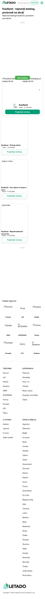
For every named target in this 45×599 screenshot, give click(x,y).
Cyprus (25, 455)
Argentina (26, 424)
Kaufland (23, 104)
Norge (24, 531)
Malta (24, 522)
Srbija (24, 548)
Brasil (24, 442)
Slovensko (26, 557)
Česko (24, 459)
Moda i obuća (27, 390)
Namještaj (26, 377)
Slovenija (25, 562)
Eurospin (6, 404)
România (25, 544)
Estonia (25, 473)
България (26, 437)
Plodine (5, 382)
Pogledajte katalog (22, 112)
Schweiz (25, 451)
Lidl (4, 377)
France (25, 486)
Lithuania (25, 508)
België (24, 433)
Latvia (24, 513)
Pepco (5, 413)
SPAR (5, 390)
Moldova (25, 517)
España (25, 477)
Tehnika (25, 386)
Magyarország (27, 499)
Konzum (6, 373)
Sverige (25, 553)
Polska (24, 535)
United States (27, 571)
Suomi (24, 482)
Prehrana (25, 373)
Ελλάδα (25, 495)
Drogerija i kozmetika (30, 395)
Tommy (5, 399)
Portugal (25, 539)
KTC (4, 408)
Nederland (26, 526)
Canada (25, 446)
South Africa (26, 575)
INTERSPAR (7, 395)
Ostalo (24, 399)
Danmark (25, 468)
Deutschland (27, 464)
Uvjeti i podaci (8, 437)
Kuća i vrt (25, 382)
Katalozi (6, 424)
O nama (6, 433)
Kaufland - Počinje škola (10, 145)
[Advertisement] (22, 46)
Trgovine (6, 428)
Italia (24, 504)
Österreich (26, 428)
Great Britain (27, 491)
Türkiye (25, 566)
